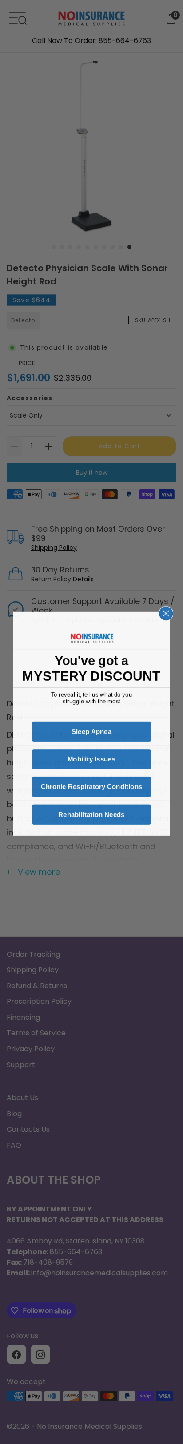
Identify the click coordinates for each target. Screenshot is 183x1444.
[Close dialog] (165, 611)
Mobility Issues (91, 757)
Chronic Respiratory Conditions (92, 785)
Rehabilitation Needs (91, 813)
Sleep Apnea (91, 730)
